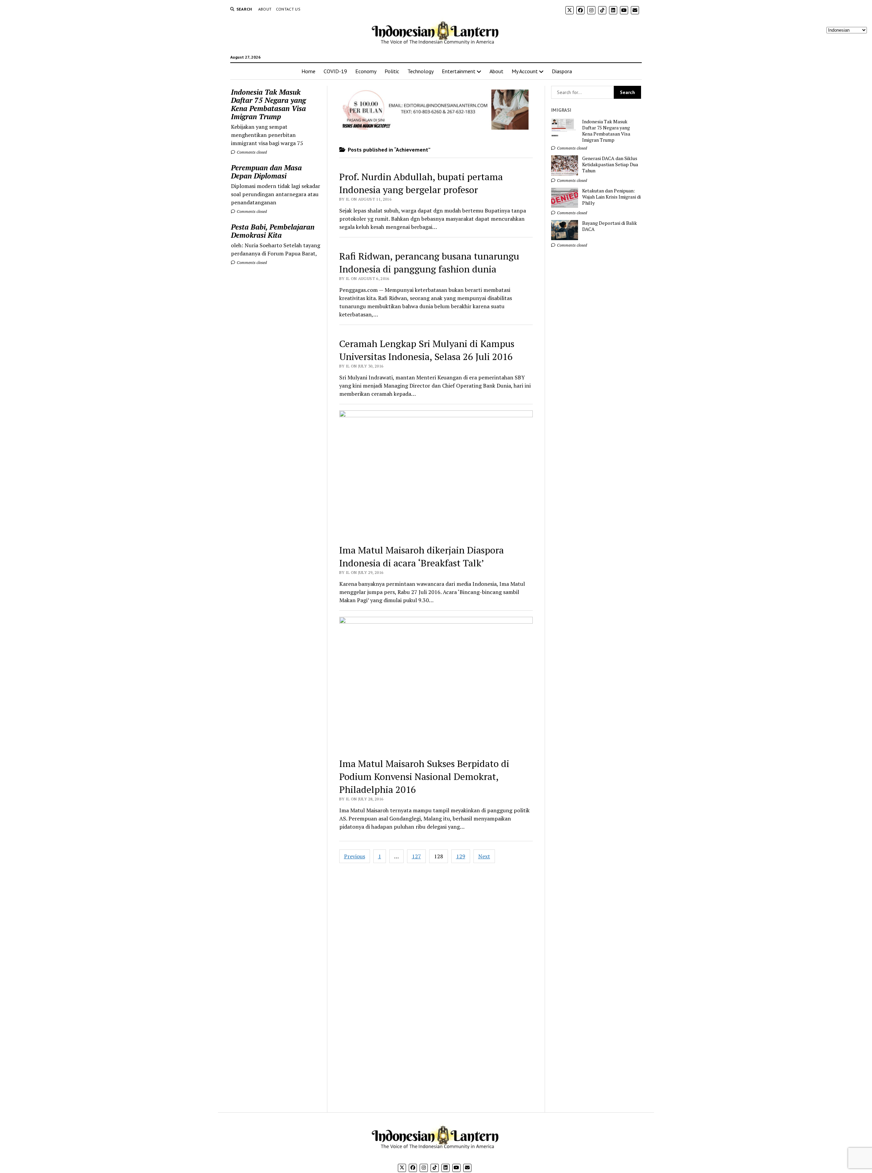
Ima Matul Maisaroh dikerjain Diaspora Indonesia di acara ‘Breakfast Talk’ (421, 556)
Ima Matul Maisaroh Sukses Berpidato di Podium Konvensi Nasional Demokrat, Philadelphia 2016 (424, 776)
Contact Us (288, 9)
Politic (392, 71)
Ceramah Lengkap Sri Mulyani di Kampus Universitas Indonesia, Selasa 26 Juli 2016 (426, 350)
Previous (354, 856)
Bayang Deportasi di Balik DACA (609, 226)
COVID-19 (335, 71)
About (265, 9)
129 (460, 856)
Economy (365, 71)
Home (308, 71)
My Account (525, 71)
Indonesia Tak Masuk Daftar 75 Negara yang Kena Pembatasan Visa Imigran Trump (268, 104)
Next (484, 856)
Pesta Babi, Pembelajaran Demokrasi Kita (272, 231)
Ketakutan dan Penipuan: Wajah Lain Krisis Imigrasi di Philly (611, 197)
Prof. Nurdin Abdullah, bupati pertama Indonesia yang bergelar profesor (421, 183)
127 (416, 856)
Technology (420, 71)
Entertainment (459, 71)
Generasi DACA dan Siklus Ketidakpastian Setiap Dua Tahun (610, 164)
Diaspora (562, 71)
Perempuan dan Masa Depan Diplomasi (266, 171)
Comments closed (251, 152)
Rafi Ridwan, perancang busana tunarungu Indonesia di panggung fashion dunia (429, 262)
